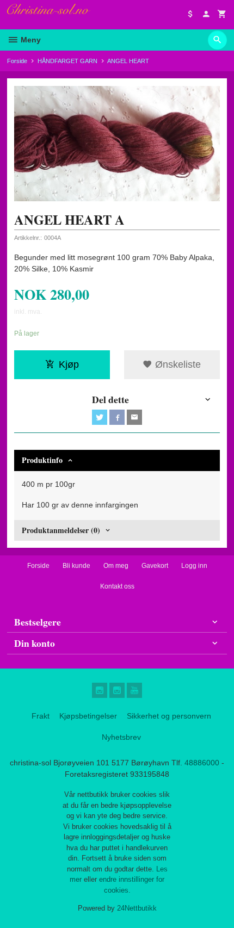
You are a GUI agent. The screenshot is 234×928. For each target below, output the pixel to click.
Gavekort (154, 566)
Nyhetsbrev (121, 737)
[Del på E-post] (134, 417)
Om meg (115, 566)
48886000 (201, 762)
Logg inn (194, 566)
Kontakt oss (117, 586)
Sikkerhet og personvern (169, 716)
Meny (30, 39)
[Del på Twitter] (99, 417)
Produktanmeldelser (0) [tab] (61, 530)
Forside (17, 61)
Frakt (41, 716)
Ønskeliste (176, 364)
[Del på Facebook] (117, 417)
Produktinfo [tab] (42, 460)
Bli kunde (76, 566)
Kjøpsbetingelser (88, 716)
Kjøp (69, 364)
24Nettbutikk (137, 908)
